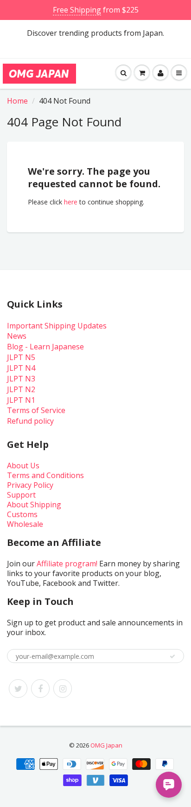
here (70, 201)
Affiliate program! (67, 563)
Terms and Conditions (45, 475)
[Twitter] (18, 688)
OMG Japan (106, 745)
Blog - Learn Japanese (45, 346)
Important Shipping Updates (57, 326)
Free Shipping (77, 10)
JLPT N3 (21, 379)
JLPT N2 (21, 389)
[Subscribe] (172, 656)
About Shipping (34, 504)
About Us (23, 465)
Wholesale (25, 524)
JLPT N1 (21, 400)
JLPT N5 (21, 357)
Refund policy (30, 421)
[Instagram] (62, 688)
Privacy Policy (30, 485)
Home (17, 101)
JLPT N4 (21, 368)
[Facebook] (40, 688)
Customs (22, 514)
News (16, 336)
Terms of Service (36, 410)
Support (21, 495)
